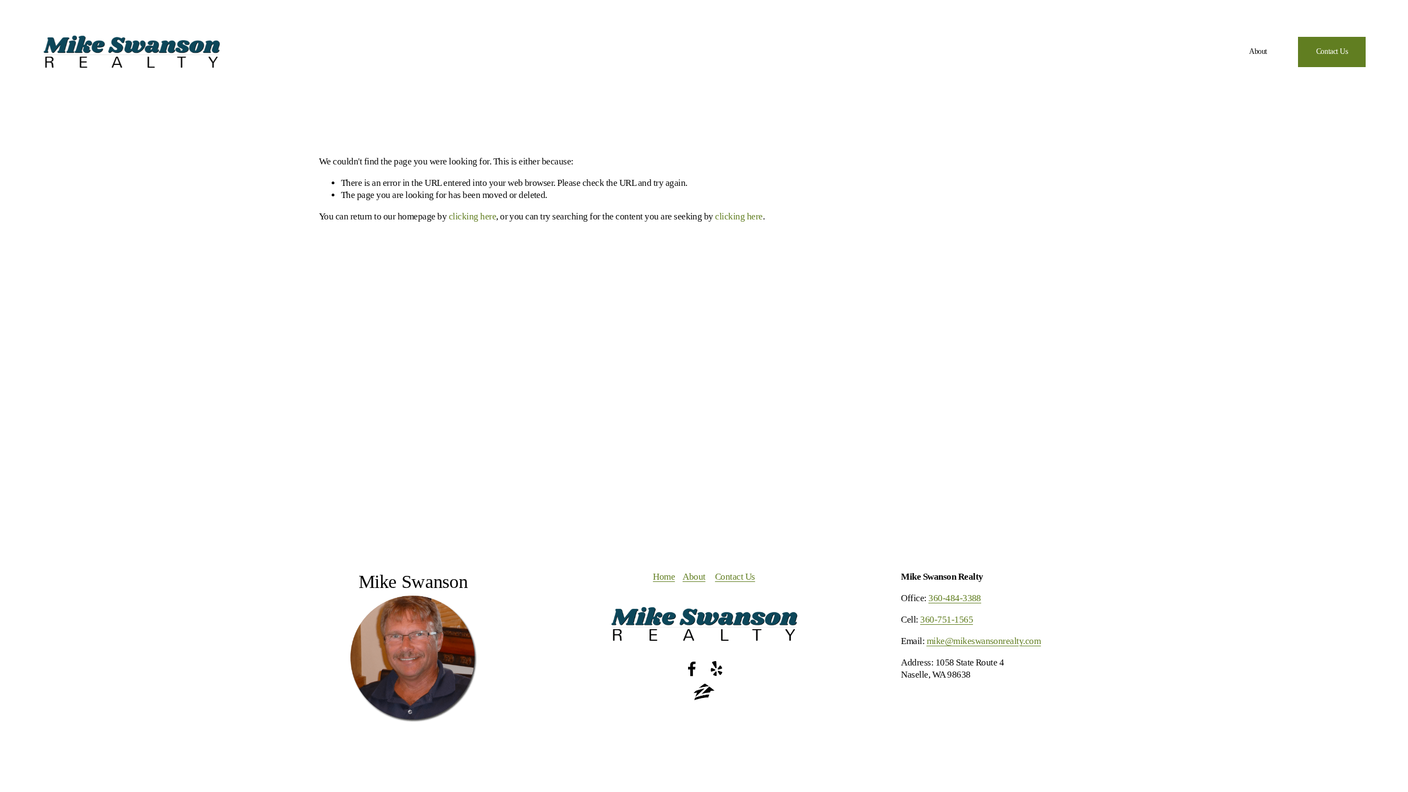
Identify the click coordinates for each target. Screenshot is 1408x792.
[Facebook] (692, 668)
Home (664, 576)
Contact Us (1332, 51)
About (1258, 51)
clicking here (472, 216)
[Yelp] (716, 668)
